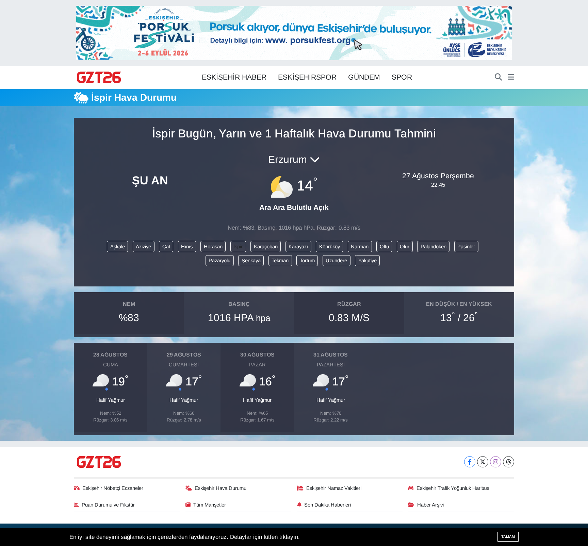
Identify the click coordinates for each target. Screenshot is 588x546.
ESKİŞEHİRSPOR (307, 77)
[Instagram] (495, 461)
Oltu (384, 246)
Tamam (508, 536)
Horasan (213, 246)
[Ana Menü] (511, 77)
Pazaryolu (219, 260)
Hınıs (187, 246)
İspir (238, 246)
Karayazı (298, 246)
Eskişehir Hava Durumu (220, 488)
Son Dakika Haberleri (327, 505)
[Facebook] (469, 461)
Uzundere (336, 260)
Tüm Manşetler (209, 505)
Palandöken (433, 246)
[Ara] (498, 77)
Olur (404, 246)
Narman (360, 246)
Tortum (307, 260)
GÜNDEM (364, 77)
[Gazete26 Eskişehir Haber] (99, 77)
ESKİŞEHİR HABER (234, 77)
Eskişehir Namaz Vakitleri (333, 488)
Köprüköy (329, 246)
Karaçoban (266, 246)
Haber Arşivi (430, 505)
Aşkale (117, 246)
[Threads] (508, 461)
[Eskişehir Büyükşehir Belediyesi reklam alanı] (294, 32)
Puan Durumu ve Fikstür (108, 505)
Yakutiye (367, 260)
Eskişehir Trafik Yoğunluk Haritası (452, 488)
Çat (166, 246)
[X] (482, 461)
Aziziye (143, 246)
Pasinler (466, 246)
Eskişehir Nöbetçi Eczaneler (112, 488)
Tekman (280, 260)
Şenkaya (251, 260)
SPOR (402, 77)
